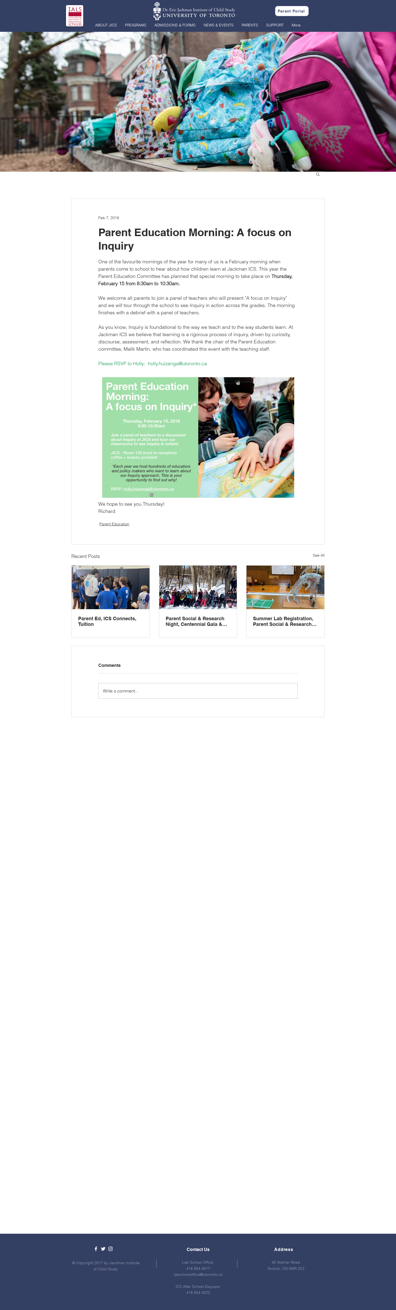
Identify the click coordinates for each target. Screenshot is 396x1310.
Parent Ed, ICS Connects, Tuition (107, 621)
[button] (106, 25)
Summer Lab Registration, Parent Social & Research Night (283, 621)
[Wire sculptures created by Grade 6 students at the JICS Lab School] (285, 587)
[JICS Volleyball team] (111, 587)
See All (319, 555)
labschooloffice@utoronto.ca (198, 1274)
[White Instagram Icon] (110, 1249)
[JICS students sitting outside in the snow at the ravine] (198, 587)
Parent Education (114, 524)
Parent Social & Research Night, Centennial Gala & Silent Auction (195, 621)
